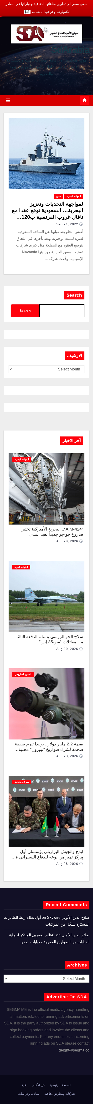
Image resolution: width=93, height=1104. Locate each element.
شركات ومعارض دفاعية (59, 1093)
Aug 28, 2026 (67, 756)
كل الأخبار (38, 1085)
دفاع (58, 196)
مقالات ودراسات (29, 1093)
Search (74, 295)
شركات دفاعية (22, 782)
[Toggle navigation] (8, 100)
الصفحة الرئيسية (60, 1085)
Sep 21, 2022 (67, 224)
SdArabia (70, 49)
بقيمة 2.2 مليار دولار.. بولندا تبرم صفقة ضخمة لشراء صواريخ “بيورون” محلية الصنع (49, 749)
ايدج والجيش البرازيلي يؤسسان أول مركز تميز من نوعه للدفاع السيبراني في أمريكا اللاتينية (47, 857)
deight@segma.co (74, 1050)
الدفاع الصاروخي (23, 674)
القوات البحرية (74, 196)
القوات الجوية (21, 567)
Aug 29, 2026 (67, 541)
